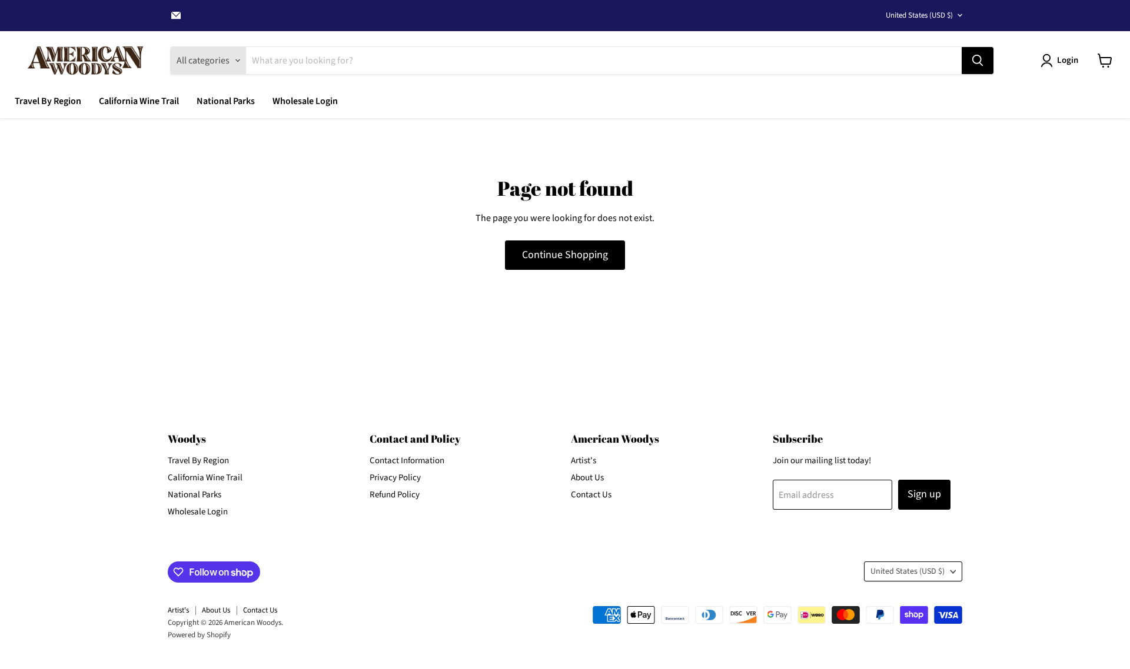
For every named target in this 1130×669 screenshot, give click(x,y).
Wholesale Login (305, 101)
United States (919, 15)
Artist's (583, 460)
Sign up (924, 494)
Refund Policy (395, 495)
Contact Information (407, 460)
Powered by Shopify (199, 635)
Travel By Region (48, 101)
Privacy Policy (395, 477)
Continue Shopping (565, 254)
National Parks (226, 101)
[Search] (977, 60)
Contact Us (591, 495)
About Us (587, 477)
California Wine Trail (139, 101)
